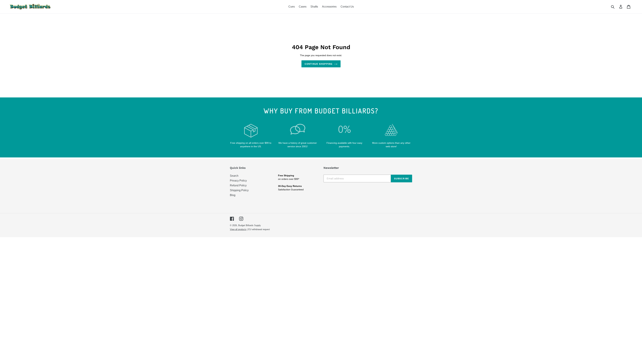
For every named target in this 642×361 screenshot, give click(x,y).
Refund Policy (238, 185)
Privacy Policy (238, 180)
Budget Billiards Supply (249, 225)
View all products (238, 229)
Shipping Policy (239, 190)
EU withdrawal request (259, 229)
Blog (232, 195)
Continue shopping (318, 64)
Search (234, 175)
